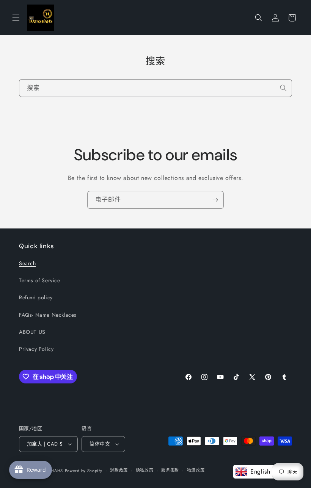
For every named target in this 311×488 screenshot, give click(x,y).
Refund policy (36, 297)
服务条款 (170, 470)
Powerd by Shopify (83, 471)
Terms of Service (39, 280)
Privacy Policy (36, 349)
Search (27, 263)
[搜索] (283, 88)
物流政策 (196, 470)
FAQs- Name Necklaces (48, 315)
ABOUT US (32, 332)
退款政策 (119, 470)
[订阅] (215, 200)
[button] (16, 17)
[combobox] (155, 88)
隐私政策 (145, 470)
